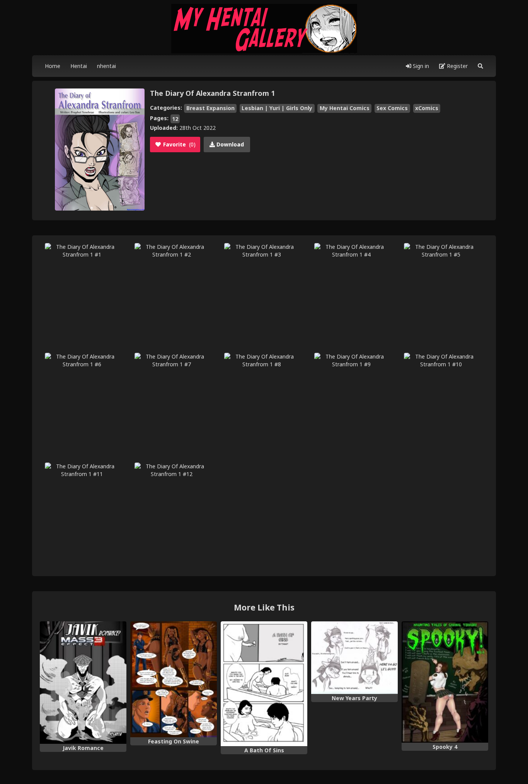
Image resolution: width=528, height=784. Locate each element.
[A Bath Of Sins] (264, 683)
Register (456, 66)
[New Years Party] (354, 657)
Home (52, 66)
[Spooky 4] (445, 682)
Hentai (78, 66)
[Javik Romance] (83, 682)
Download (229, 144)
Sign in (420, 66)
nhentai (106, 66)
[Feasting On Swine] (173, 679)
